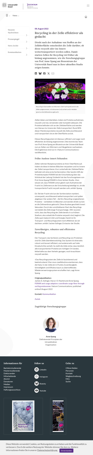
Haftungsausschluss (12, 389)
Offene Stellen (72, 368)
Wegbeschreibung (73, 376)
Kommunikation (49, 294)
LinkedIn (42, 370)
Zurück (37, 299)
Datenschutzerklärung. (47, 450)
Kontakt (69, 373)
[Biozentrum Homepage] (31, 5)
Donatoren (8, 381)
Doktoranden (9, 373)
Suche (68, 381)
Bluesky (42, 384)
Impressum (8, 387)
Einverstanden (66, 451)
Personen (70, 371)
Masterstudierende (12, 371)
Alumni (7, 379)
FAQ (68, 379)
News (15, 15)
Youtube (42, 391)
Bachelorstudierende (12, 368)
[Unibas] (12, 5)
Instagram (43, 377)
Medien (7, 384)
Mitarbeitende (10, 376)
